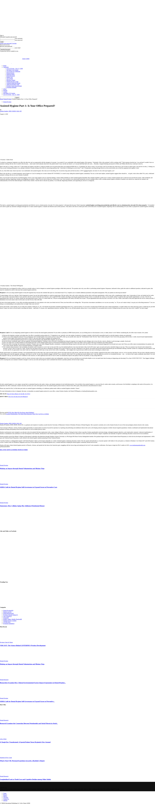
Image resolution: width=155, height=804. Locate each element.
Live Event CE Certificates (13, 71)
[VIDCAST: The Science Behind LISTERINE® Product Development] (9, 641)
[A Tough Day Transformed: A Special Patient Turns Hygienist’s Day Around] (9, 737)
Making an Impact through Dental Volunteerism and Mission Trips (22, 468)
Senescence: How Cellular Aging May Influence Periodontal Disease (22, 506)
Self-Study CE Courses (12, 70)
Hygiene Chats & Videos (6, 642)
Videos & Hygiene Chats (12, 84)
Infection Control (10, 80)
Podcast (5, 90)
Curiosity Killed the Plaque (13, 83)
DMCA (5, 796)
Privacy (5, 794)
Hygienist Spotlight (11, 87)
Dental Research (10, 75)
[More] (40, 116)
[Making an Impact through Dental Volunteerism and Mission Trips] (9, 464)
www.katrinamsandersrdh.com (137, 445)
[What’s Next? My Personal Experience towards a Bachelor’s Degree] (9, 756)
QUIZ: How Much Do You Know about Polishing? (21, 412)
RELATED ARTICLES (6, 449)
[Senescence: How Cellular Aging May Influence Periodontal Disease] (9, 501)
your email (17, 48)
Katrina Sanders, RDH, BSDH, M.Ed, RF (11, 111)
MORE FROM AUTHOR (20, 449)
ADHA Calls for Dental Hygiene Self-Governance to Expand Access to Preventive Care (28, 487)
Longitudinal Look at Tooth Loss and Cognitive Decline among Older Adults (25, 779)
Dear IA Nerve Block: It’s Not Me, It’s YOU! (18, 394)
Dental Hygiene (10, 74)
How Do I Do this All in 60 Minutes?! (18, 396)
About (4, 89)
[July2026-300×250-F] (12, 202)
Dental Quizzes (10, 73)
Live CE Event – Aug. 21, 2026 (14, 68)
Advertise (5, 797)
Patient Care (9, 77)
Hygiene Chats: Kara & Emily (14, 86)
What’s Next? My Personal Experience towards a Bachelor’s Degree (22, 761)
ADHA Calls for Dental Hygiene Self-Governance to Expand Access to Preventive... (27, 701)
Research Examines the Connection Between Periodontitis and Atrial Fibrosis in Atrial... (29, 723)
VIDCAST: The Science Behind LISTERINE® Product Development (23, 645)
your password (18, 40)
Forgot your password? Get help (8, 43)
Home (4, 65)
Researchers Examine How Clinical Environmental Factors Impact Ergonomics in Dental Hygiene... (33, 683)
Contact (5, 91)
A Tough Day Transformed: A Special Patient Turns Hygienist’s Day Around (25, 742)
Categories (6, 67)
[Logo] (6, 63)
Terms (4, 793)
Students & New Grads (12, 81)
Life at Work (9, 78)
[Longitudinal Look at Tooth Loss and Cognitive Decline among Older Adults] (9, 775)
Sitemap (5, 800)
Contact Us (6, 799)
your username (18, 38)
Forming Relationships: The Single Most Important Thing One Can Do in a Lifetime (27, 414)
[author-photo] (4, 422)
